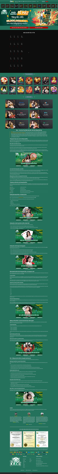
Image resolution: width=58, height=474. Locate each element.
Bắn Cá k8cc (21, 1)
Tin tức (37, 1)
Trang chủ (17, 1)
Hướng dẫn (34, 1)
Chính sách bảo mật (35, 470)
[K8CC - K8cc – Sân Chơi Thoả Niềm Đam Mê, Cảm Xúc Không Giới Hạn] (12, 1)
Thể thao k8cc (30, 1)
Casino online (25, 1)
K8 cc (27, 409)
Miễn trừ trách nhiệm (28, 470)
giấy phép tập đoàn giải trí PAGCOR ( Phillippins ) (18, 132)
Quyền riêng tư (22, 470)
